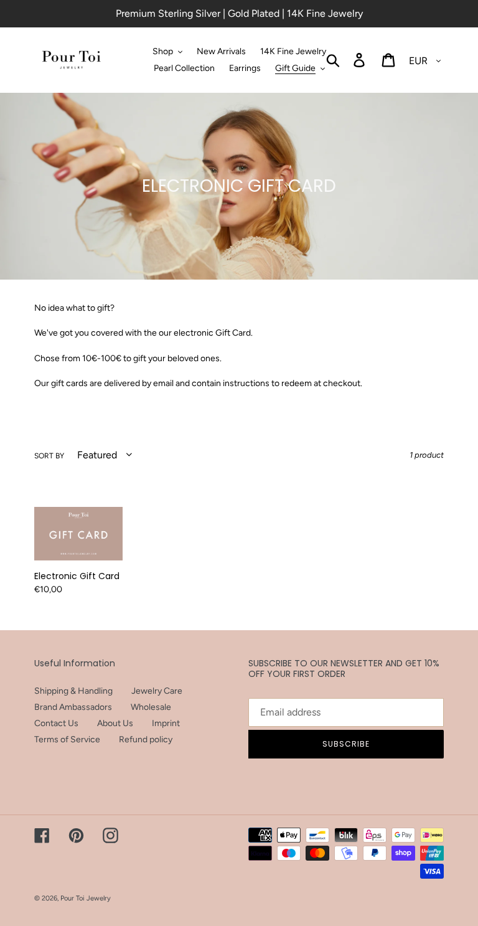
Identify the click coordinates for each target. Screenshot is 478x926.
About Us (115, 723)
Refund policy (145, 739)
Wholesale (151, 707)
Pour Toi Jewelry (85, 898)
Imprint (166, 723)
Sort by (49, 455)
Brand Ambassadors (73, 707)
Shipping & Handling (73, 691)
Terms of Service (67, 739)
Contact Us (56, 723)
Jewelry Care (156, 691)
